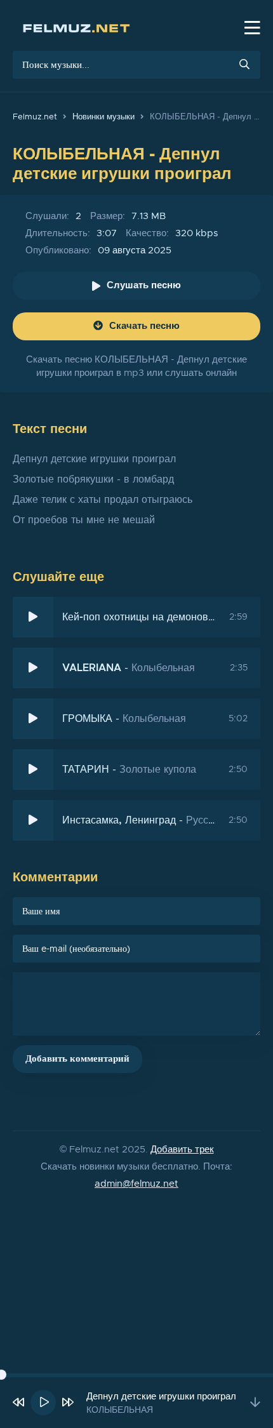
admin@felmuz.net (136, 1184)
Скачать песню (144, 326)
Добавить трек (182, 1149)
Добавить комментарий (77, 1059)
